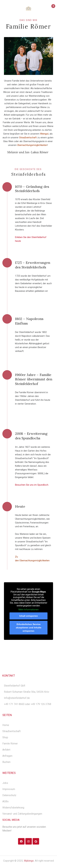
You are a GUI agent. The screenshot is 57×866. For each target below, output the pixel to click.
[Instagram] (28, 841)
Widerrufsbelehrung (13, 807)
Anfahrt (6, 749)
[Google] (36, 841)
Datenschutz (9, 795)
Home (5, 725)
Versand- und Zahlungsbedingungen (22, 813)
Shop (5, 737)
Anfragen (7, 755)
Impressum (8, 789)
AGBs (5, 801)
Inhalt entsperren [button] (28, 616)
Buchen (6, 761)
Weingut (44, 133)
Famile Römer (10, 743)
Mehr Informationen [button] (29, 609)
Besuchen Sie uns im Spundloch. (32, 484)
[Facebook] (21, 841)
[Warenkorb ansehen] (52, 8)
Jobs (5, 782)
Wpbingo (29, 860)
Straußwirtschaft (11, 731)
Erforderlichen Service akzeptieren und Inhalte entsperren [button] (28, 627)
